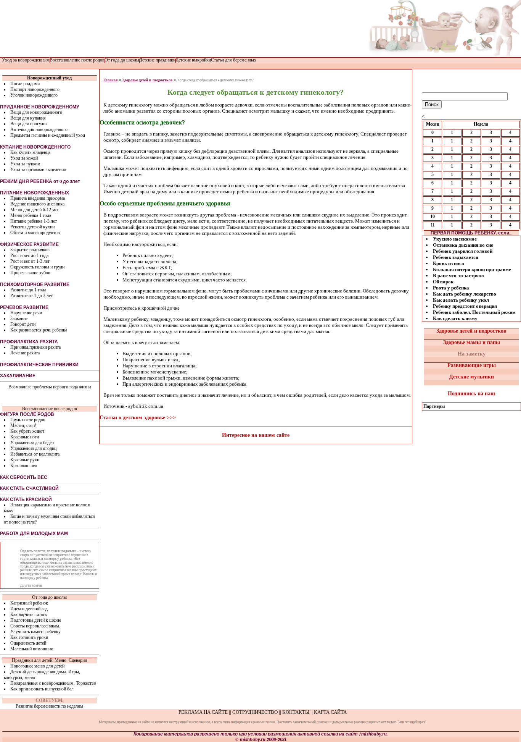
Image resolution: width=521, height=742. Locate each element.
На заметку (472, 354)
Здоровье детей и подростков (147, 80)
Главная (110, 80)
